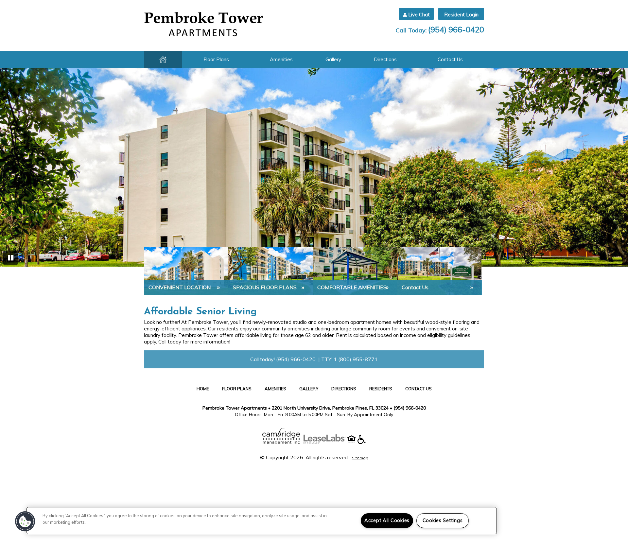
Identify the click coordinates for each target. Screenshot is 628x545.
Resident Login (461, 14)
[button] (25, 521)
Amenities (281, 59)
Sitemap (360, 457)
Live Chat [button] (419, 14)
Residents (380, 388)
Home (163, 59)
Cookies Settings (443, 520)
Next (617, 168)
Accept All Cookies (387, 520)
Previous (10, 168)
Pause (10, 258)
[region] (261, 521)
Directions (385, 59)
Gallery (333, 59)
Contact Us (450, 59)
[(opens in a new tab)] (328, 442)
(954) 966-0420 (456, 29)
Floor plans (216, 59)
